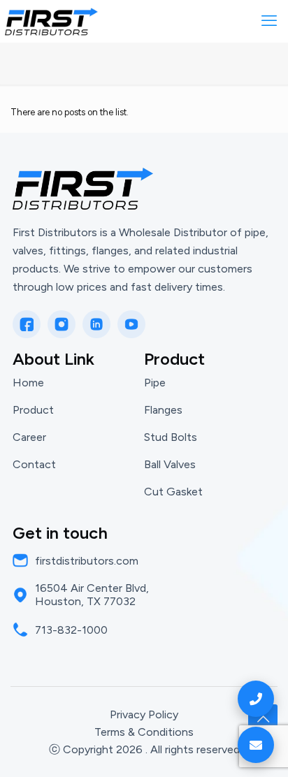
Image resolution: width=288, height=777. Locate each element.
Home (28, 382)
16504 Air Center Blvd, (92, 588)
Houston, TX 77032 (85, 601)
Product (33, 409)
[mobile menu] (269, 21)
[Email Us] (256, 745)
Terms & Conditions (144, 732)
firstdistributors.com (86, 560)
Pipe (155, 382)
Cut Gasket (173, 491)
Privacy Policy (144, 714)
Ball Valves (170, 464)
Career (29, 437)
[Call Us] (256, 699)
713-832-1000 (71, 630)
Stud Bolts (170, 437)
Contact (34, 464)
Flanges (163, 409)
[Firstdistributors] (51, 20)
